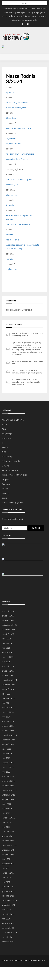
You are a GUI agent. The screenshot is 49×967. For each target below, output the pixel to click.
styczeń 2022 (8, 831)
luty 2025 (6, 661)
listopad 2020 (8, 895)
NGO (4, 452)
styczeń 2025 (8, 666)
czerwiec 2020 (8, 914)
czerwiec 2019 (8, 937)
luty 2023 (6, 772)
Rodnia (5, 488)
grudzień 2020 (8, 891)
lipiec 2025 (6, 638)
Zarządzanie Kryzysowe (12, 502)
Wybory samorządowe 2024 (18, 128)
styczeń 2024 (8, 721)
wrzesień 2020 (8, 905)
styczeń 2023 (8, 776)
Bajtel (4, 424)
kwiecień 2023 (8, 762)
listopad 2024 (8, 675)
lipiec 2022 (6, 804)
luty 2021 (6, 882)
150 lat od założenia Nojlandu (19, 179)
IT (3, 443)
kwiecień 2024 (8, 707)
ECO (4, 429)
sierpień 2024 (8, 689)
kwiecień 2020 (8, 923)
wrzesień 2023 (8, 739)
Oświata (5, 465)
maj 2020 (6, 918)
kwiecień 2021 (8, 873)
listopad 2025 (8, 620)
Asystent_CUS (12, 184)
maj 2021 (6, 868)
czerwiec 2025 (8, 643)
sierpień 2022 (8, 799)
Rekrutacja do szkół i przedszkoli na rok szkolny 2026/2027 (27, 334)
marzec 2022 (7, 822)
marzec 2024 (7, 712)
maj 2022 (6, 813)
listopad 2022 (8, 785)
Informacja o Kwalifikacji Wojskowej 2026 (27, 362)
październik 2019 (9, 932)
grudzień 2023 (8, 726)
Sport (4, 498)
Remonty (6, 484)
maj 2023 (6, 758)
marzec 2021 (7, 877)
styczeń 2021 (8, 886)
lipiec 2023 (6, 749)
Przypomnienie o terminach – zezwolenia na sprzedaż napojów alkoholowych (26, 381)
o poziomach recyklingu (16, 107)
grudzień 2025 (8, 615)
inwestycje (6, 438)
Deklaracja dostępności (12, 519)
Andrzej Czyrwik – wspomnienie (20, 154)
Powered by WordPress (11, 960)
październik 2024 (9, 680)
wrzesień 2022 (8, 795)
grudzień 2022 (8, 781)
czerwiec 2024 (8, 698)
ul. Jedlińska (11, 138)
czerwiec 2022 (8, 808)
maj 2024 (6, 703)
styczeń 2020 (8, 928)
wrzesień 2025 (8, 629)
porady (9, 259)
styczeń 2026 (8, 611)
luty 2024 (6, 716)
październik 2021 (9, 845)
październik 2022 (9, 790)
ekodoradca (11, 195)
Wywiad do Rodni (13, 143)
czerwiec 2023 (8, 753)
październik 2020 (9, 900)
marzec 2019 (7, 941)
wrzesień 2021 (8, 850)
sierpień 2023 (8, 744)
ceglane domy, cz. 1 (15, 269)
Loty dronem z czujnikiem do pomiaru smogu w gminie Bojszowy (27, 371)
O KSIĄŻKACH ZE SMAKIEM (18, 224)
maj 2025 (6, 648)
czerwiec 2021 (8, 863)
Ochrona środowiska (11, 461)
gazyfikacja (7, 433)
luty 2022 (6, 827)
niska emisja (7, 456)
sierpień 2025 (8, 634)
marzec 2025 (7, 657)
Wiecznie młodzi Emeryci (17, 159)
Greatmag (32, 960)
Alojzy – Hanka (12, 239)
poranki (9, 234)
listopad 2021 (8, 840)
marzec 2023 (7, 767)
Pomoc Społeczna (10, 470)
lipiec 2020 (6, 909)
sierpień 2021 (8, 854)
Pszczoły (10, 205)
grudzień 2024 (8, 671)
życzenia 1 (10, 92)
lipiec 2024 (6, 694)
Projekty (5, 479)
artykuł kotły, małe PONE (17, 102)
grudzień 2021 (8, 836)
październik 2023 (9, 735)
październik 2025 (9, 625)
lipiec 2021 (6, 859)
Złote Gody (11, 118)
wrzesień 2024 (8, 684)
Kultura (5, 447)
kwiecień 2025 (8, 652)
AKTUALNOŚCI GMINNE (13, 420)
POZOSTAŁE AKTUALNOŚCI (14, 475)
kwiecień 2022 (8, 817)
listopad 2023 (8, 730)
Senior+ (5, 493)
